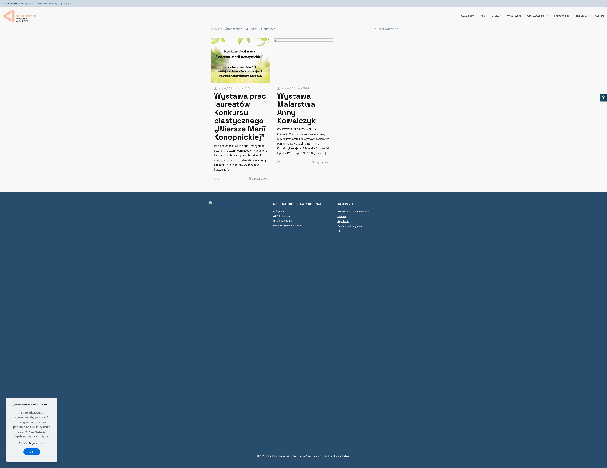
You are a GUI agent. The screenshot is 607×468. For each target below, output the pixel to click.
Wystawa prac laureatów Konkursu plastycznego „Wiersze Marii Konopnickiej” (240, 116)
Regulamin (343, 221)
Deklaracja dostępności (350, 226)
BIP (339, 231)
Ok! (32, 451)
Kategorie (234, 28)
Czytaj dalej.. (260, 178)
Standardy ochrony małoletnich (354, 211)
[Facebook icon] (600, 4)
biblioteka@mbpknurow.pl (59, 3)
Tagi (251, 28)
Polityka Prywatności (32, 443)
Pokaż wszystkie (387, 28)
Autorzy (268, 28)
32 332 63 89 (284, 220)
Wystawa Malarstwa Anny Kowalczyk (296, 108)
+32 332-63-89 (35, 3)
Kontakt (341, 216)
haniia (221, 88)
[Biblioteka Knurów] (19, 15)
